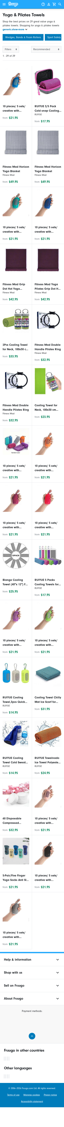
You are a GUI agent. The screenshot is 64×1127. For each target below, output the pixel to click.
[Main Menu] (4, 4)
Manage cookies (31, 1095)
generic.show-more (13, 29)
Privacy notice (50, 1095)
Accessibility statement (32, 1101)
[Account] (49, 4)
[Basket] (54, 4)
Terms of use (13, 1095)
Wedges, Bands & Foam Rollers (23, 37)
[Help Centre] (43, 4)
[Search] (60, 4)
